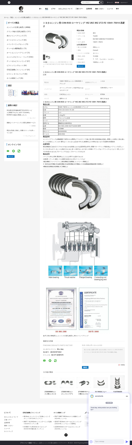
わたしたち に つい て (65, 9)
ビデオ (53, 9)
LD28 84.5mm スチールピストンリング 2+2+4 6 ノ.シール (67, 428)
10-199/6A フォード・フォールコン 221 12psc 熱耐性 (101, 393)
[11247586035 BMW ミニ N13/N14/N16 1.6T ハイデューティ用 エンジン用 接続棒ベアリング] (117, 382)
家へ (40, 9)
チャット (110, 2)
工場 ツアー (79, 9)
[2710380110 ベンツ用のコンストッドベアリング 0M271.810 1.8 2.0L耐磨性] (84, 382)
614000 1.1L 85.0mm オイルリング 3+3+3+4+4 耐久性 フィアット (35, 428)
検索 (101, 2)
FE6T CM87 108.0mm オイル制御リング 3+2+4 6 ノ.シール (68, 417)
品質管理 (89, 9)
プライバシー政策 (26, 443)
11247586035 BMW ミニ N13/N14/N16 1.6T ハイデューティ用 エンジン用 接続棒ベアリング (117, 393)
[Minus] (127, 396)
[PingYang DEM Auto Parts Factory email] (9, 151)
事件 (117, 9)
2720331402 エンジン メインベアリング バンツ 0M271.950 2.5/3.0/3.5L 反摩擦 (67, 393)
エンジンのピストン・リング (17, 57)
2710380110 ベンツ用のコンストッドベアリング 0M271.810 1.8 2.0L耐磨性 (84, 393)
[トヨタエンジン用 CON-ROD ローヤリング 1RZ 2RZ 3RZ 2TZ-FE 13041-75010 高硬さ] (57, 42)
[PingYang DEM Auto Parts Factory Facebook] (9, 2)
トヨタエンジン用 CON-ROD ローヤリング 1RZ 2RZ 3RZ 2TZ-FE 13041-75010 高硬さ (57, 64)
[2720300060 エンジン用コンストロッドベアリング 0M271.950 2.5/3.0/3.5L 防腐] (50, 382)
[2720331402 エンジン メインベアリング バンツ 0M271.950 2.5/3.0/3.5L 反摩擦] (67, 382)
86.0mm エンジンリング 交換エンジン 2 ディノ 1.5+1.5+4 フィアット (37, 417)
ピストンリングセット (15, 65)
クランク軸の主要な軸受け (17, 31)
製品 (46, 9)
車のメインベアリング (15, 36)
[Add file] (91, 441)
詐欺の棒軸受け (52, 336)
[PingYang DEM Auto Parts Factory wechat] (20, 151)
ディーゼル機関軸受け (15, 48)
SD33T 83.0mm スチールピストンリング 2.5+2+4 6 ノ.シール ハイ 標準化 (68, 423)
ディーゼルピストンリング (17, 61)
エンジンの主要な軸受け (23, 17)
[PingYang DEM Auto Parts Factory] (21, 9)
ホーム (6, 17)
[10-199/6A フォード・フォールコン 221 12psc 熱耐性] (100, 382)
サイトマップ (8, 431)
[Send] (126, 441)
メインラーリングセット (16, 44)
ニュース (110, 9)
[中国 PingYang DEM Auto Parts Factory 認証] (12, 93)
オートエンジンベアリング (17, 53)
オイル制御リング (13, 78)
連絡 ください (99, 9)
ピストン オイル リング (15, 74)
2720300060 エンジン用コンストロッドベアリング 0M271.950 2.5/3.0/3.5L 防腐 (50, 393)
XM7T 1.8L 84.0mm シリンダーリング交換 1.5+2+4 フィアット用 (38, 423)
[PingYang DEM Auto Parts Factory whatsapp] (14, 151)
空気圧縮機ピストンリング (17, 70)
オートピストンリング (15, 40)
